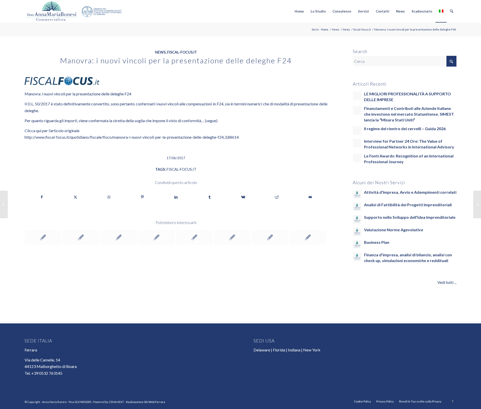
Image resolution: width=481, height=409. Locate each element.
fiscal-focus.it (182, 52)
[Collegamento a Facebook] (452, 401)
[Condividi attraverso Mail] (310, 197)
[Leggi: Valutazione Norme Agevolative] (357, 231)
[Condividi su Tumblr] (209, 197)
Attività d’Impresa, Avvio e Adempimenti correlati (410, 192)
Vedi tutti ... (446, 282)
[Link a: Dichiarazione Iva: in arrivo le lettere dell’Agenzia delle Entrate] (156, 237)
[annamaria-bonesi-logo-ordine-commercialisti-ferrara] (74, 11)
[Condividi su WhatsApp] (109, 197)
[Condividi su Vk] (243, 197)
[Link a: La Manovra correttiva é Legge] (194, 237)
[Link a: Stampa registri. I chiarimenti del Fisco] (80, 237)
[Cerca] (451, 11)
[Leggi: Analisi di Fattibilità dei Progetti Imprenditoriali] (357, 206)
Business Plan (376, 242)
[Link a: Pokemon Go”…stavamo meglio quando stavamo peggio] (43, 237)
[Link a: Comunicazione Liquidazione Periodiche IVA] (270, 237)
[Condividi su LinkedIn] (176, 197)
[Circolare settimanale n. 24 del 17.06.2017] (4, 204)
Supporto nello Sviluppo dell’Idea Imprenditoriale (409, 217)
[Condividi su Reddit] (276, 197)
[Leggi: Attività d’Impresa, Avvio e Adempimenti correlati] (357, 194)
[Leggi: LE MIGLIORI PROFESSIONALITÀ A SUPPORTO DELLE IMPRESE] (357, 95)
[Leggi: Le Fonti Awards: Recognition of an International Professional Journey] (357, 157)
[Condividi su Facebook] (41, 197)
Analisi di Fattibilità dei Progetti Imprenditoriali (408, 204)
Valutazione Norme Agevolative (393, 229)
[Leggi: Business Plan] (357, 244)
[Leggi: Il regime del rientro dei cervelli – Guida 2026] (357, 130)
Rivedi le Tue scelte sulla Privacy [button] (420, 401)
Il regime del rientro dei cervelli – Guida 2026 (405, 128)
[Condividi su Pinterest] (142, 197)
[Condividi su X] (75, 197)
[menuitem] (299, 11)
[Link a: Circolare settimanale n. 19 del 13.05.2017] (307, 237)
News (160, 52)
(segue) (211, 120)
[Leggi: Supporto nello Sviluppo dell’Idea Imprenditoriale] (357, 219)
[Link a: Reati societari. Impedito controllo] (118, 237)
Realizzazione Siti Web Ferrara (145, 401)
